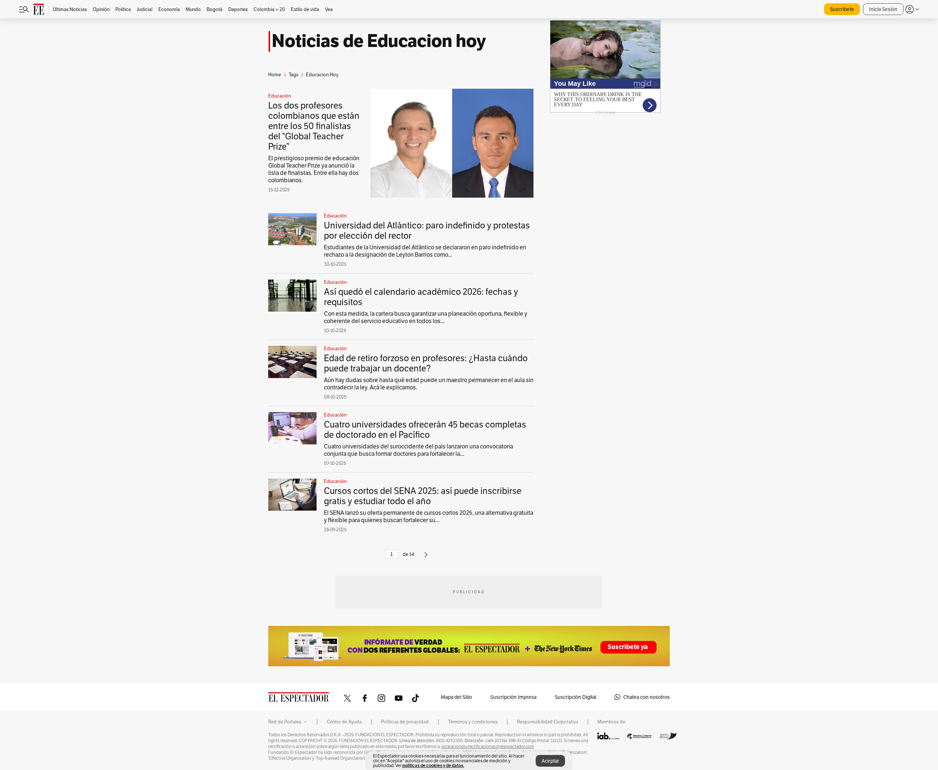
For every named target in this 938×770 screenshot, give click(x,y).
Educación (279, 96)
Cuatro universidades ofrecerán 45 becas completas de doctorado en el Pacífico (425, 429)
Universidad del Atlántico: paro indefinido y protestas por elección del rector (427, 230)
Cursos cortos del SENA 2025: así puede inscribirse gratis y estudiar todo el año (422, 496)
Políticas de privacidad (405, 722)
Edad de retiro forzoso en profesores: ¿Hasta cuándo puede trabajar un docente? (426, 363)
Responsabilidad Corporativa (547, 722)
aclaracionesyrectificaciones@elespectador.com (488, 746)
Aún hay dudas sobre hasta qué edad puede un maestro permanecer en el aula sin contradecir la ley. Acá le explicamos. (428, 383)
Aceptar (550, 761)
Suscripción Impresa (513, 697)
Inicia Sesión (883, 9)
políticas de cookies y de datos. (433, 765)
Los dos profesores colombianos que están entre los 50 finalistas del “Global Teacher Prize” (313, 126)
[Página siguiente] (426, 557)
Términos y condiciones (473, 722)
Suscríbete (842, 9)
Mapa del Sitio (456, 697)
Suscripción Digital (575, 697)
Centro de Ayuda (344, 722)
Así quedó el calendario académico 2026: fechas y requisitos (421, 297)
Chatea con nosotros (646, 697)
